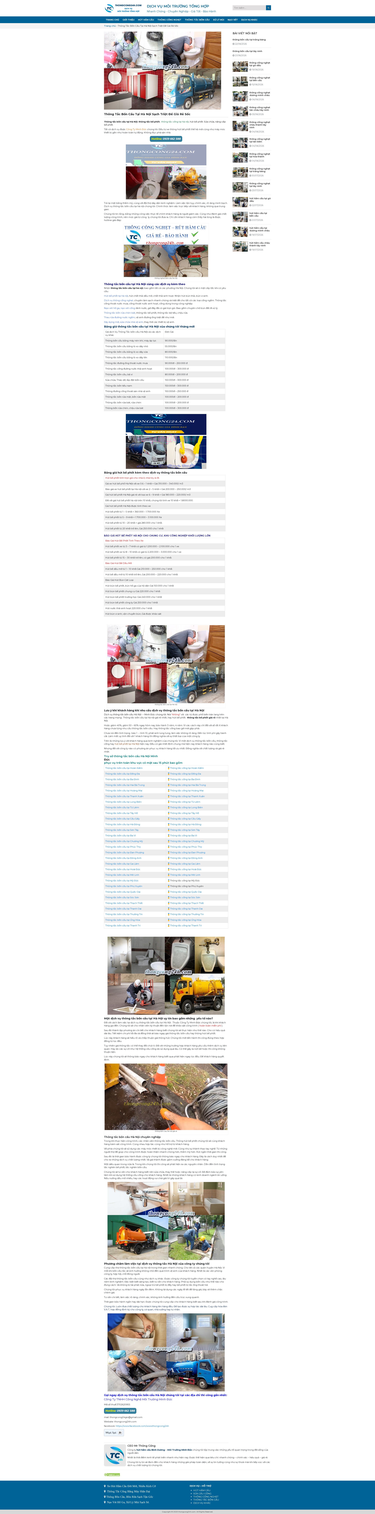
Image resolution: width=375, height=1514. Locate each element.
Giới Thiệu (128, 19)
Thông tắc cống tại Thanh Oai (186, 908)
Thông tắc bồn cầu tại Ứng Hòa (122, 920)
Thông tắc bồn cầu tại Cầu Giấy (122, 818)
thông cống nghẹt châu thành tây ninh (259, 125)
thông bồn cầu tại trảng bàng (249, 39)
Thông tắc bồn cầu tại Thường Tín (124, 914)
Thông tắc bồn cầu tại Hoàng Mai (123, 790)
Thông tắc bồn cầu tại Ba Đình (122, 779)
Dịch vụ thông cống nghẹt (118, 300)
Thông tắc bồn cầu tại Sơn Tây (122, 830)
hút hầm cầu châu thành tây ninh (259, 244)
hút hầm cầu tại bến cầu (258, 214)
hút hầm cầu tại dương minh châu (259, 229)
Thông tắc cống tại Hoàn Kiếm (187, 768)
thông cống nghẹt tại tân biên (259, 140)
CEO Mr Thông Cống (141, 1445)
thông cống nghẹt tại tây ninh (259, 184)
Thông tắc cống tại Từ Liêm (185, 801)
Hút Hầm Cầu (146, 19)
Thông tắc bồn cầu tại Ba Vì (120, 835)
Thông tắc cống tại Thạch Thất (187, 903)
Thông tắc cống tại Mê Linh (185, 874)
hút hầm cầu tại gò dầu (260, 199)
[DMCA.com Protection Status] (112, 1474)
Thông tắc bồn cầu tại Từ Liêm (122, 807)
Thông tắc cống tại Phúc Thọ (186, 846)
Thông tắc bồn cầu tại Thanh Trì (122, 925)
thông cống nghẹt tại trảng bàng (259, 170)
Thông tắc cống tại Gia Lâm (185, 863)
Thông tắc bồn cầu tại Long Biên (123, 801)
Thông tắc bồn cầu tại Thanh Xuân (124, 796)
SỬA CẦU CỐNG (202, 1493)
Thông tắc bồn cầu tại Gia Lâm (122, 863)
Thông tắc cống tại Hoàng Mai (186, 790)
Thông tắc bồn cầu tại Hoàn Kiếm (124, 768)
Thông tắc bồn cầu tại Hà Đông (122, 824)
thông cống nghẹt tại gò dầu (259, 64)
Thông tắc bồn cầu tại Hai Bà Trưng (125, 785)
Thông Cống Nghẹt (169, 19)
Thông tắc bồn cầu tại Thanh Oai (123, 908)
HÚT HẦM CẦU (201, 1490)
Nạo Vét (233, 19)
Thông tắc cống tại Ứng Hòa (185, 920)
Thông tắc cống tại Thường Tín (187, 914)
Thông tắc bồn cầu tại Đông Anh (123, 858)
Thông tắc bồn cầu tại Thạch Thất (124, 903)
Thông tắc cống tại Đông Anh (186, 858)
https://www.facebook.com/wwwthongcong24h (142, 1426)
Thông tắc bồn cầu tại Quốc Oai (122, 891)
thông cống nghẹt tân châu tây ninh (259, 108)
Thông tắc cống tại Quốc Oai (186, 891)
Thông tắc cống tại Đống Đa (185, 773)
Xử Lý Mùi (218, 19)
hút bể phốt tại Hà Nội (127, 744)
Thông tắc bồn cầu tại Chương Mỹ (124, 841)
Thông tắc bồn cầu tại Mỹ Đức (122, 880)
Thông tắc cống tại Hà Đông (185, 824)
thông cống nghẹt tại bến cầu (259, 79)
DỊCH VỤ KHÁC (202, 1503)
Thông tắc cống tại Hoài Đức (186, 869)
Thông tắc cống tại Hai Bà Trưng (188, 785)
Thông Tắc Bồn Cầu (197, 19)
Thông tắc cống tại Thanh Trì (186, 925)
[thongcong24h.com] (123, 8)
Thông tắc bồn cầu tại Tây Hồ (121, 813)
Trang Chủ (112, 19)
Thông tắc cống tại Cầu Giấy (185, 818)
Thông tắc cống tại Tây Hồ (184, 813)
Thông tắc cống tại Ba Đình (185, 779)
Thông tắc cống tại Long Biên (186, 807)
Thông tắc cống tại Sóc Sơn (185, 897)
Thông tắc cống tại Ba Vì (183, 835)
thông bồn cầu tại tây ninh (247, 51)
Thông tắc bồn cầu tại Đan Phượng (124, 852)
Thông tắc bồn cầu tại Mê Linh (122, 874)
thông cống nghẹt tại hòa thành (259, 155)
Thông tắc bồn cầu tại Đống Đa (122, 773)
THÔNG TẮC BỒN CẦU (206, 1499)
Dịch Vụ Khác (249, 19)
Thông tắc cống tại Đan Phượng (187, 852)
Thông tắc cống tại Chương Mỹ (187, 841)
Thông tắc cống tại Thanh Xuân (187, 796)
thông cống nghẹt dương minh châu (259, 93)
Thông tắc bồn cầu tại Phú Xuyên (123, 886)
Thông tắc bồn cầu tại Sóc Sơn (122, 897)
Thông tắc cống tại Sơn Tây (185, 830)
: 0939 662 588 (166, 138)
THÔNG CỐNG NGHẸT (205, 1496)
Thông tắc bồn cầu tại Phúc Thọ (123, 846)
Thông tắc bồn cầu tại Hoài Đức (122, 869)
